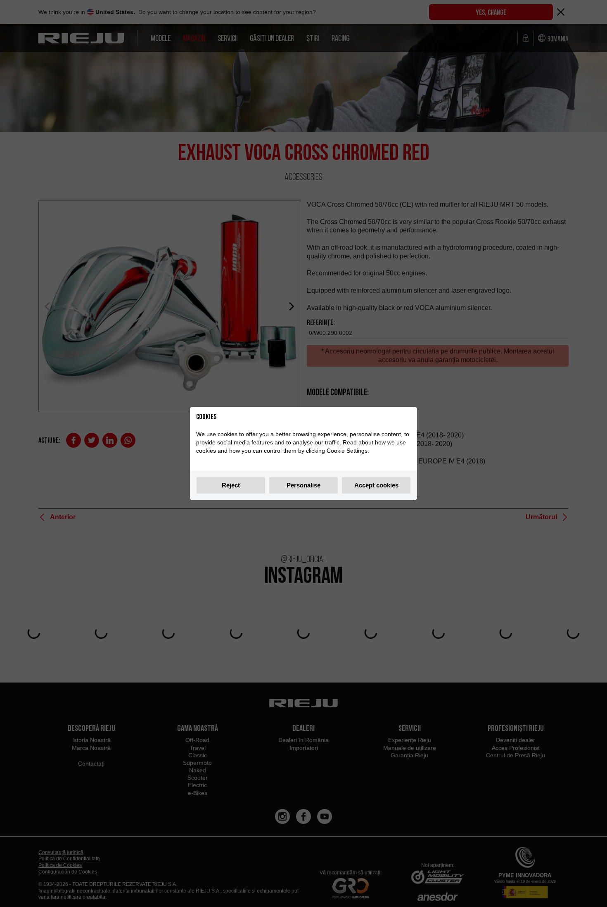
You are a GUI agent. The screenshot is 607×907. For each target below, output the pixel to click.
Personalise (303, 485)
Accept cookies (376, 485)
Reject (231, 485)
